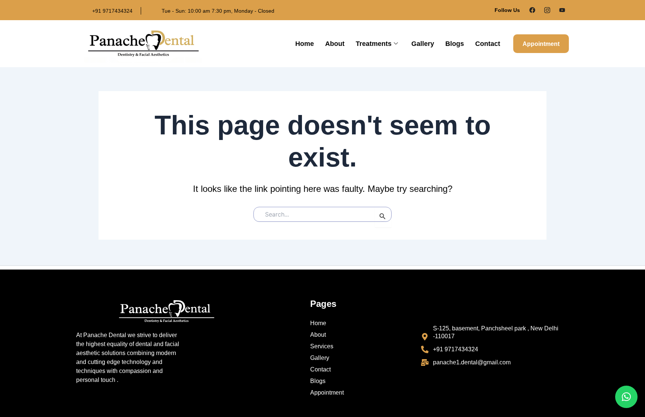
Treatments (374, 43)
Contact (487, 43)
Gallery (422, 43)
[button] (626, 397)
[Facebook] (532, 10)
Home (304, 43)
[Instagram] (547, 10)
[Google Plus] (562, 10)
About (335, 43)
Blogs (454, 43)
